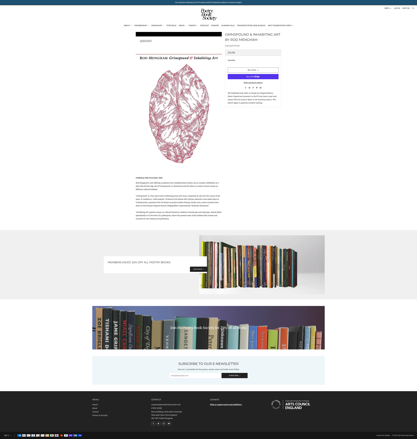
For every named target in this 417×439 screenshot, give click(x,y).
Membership (140, 25)
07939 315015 (156, 408)
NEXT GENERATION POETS (279, 25)
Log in (397, 8)
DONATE (215, 25)
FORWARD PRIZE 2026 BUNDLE (251, 25)
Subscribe (233, 375)
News (181, 25)
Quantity (231, 60)
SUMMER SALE (228, 25)
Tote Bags (171, 25)
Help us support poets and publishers (226, 404)
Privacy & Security (100, 415)
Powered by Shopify (383, 435)
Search (95, 404)
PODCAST (204, 25)
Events (192, 25)
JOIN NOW (197, 269)
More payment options (253, 83)
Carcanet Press (232, 45)
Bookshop (156, 25)
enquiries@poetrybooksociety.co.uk (165, 404)
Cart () (406, 8)
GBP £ (387, 8)
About (127, 25)
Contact (95, 412)
